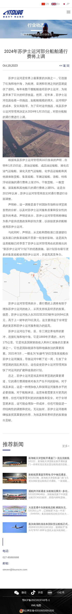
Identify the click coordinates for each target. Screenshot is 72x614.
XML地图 (36, 605)
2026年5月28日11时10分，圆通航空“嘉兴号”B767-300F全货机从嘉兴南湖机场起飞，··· (48, 530)
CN (47, 3)
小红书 (60, 592)
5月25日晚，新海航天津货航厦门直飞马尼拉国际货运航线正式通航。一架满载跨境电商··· (48, 480)
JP (68, 3)
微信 (23, 592)
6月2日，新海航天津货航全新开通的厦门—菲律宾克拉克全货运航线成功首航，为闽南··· (48, 464)
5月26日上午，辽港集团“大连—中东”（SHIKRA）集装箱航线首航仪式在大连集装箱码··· (48, 513)
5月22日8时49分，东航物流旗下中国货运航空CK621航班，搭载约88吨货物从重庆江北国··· (48, 497)
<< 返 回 (64, 65)
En (58, 3)
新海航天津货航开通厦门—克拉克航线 (48, 458)
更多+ (65, 446)
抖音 (40, 592)
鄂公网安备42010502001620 (38, 610)
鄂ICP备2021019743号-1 (36, 600)
